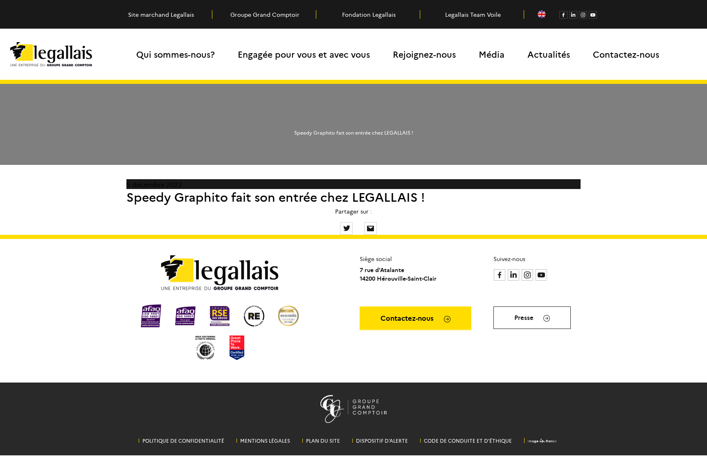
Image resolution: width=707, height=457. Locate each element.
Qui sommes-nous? (175, 54)
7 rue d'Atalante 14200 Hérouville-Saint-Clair (398, 274)
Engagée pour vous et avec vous (304, 54)
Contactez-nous (626, 54)
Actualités (548, 54)
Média (491, 54)
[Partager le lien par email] (370, 227)
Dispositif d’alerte (382, 441)
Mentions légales (265, 441)
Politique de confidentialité (183, 441)
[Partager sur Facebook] (335, 227)
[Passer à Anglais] (542, 14)
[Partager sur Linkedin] (359, 227)
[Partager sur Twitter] (347, 227)
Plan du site (323, 441)
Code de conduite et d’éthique (468, 441)
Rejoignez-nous (424, 54)
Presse (524, 317)
